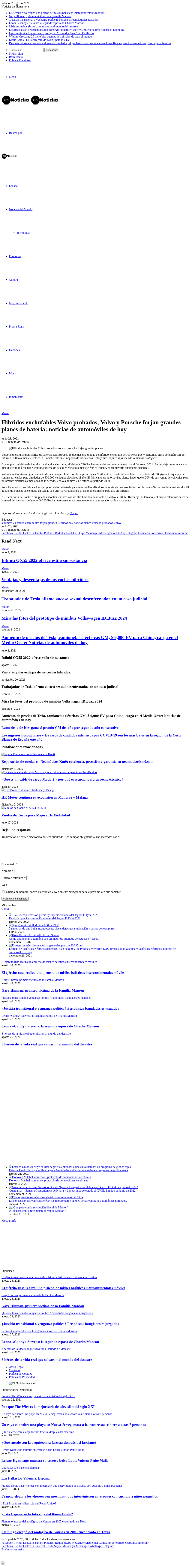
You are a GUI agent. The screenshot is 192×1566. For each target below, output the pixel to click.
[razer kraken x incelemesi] (96, 1562)
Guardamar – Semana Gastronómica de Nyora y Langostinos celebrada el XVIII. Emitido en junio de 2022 (72, 1190)
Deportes (14, 350)
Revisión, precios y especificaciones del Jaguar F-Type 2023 (44, 918)
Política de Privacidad (22, 1377)
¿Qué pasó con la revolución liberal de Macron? (37, 1210)
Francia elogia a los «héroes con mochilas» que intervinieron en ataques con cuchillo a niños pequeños (80, 1496)
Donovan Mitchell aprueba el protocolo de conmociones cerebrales (48, 1180)
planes (87, 523)
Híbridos (63, 523)
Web (4, 884)
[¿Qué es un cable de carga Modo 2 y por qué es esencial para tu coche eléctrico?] (49, 772)
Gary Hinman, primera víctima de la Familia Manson (40, 16)
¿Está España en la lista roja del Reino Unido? (37, 1514)
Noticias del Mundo (20, 209)
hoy (71, 523)
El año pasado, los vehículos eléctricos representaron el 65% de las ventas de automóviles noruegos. (68, 1200)
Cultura (13, 279)
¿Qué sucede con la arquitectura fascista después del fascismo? (49, 1442)
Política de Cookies (20, 1373)
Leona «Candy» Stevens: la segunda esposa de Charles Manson (46, 23)
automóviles (9, 523)
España (13, 185)
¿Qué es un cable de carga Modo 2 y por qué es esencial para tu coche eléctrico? (62, 779)
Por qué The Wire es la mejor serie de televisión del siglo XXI (48, 1407)
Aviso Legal (16, 1366)
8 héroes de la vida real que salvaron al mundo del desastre (43, 26)
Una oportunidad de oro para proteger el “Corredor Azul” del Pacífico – (51, 33)
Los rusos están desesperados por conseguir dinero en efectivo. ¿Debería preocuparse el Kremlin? (66, 29)
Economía (15, 256)
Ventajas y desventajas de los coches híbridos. (45, 579)
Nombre (8, 870)
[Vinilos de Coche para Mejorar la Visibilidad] (24, 807)
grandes (52, 523)
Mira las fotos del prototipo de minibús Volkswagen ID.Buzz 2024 (64, 618)
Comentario (10, 864)
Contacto (14, 1370)
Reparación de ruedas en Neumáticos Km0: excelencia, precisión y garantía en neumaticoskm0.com (78, 761)
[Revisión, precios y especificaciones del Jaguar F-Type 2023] (53, 915)
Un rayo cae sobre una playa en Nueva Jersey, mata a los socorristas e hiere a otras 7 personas (74, 1425)
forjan (43, 523)
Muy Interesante (18, 303)
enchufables (32, 523)
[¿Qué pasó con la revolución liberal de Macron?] (39, 1207)
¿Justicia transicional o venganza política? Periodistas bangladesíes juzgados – (55, 19)
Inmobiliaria (16, 396)
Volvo (117, 523)
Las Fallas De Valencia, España (26, 1478)
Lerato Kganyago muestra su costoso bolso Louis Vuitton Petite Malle (55, 1460)
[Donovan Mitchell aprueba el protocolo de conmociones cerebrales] (50, 1177)
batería (20, 523)
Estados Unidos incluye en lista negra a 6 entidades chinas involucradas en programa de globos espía (68, 1170)
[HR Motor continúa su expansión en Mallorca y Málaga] (28, 790)
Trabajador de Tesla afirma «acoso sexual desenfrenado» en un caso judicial (74, 598)
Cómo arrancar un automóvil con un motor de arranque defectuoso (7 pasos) (54, 938)
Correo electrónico (14, 877)
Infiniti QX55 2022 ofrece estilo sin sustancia (44, 560)
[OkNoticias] (30, 106)
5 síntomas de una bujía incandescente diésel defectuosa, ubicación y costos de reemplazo (62, 928)
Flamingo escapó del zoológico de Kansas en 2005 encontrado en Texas (56, 1532)
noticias (78, 523)
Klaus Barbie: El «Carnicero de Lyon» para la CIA (39, 39)
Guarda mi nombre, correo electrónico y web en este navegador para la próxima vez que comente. (64, 891)
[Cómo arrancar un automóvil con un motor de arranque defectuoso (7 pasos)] (34, 935)
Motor (12, 373)
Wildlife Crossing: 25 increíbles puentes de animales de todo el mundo (50, 36)
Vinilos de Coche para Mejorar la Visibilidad (36, 815)
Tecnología (23, 232)
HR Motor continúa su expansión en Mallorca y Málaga (45, 797)
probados (107, 523)
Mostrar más (9, 1220)
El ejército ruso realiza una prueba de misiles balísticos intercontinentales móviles (56, 12)
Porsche (96, 523)
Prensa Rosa (16, 326)
